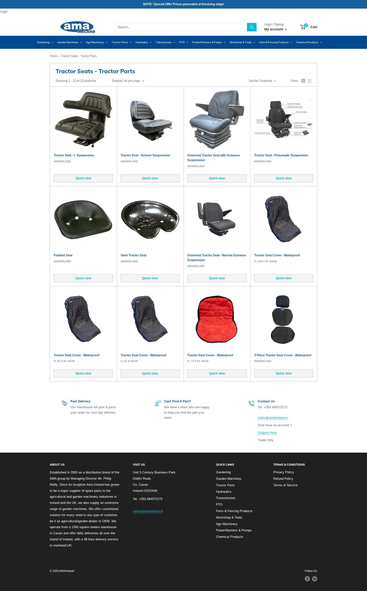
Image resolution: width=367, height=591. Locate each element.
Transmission (225, 498)
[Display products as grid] (303, 81)
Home (53, 56)
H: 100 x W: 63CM (265, 261)
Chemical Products (229, 537)
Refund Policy (283, 479)
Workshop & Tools (229, 517)
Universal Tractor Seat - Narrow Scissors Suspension (216, 258)
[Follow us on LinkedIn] (314, 578)
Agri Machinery (227, 524)
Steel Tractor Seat (133, 255)
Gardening (223, 472)
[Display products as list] (309, 81)
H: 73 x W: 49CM (197, 361)
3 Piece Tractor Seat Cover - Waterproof (282, 355)
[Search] (252, 27)
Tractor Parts (225, 485)
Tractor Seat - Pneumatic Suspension (281, 155)
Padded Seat (63, 255)
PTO (219, 504)
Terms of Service (285, 485)
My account (274, 29)
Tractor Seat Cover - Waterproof (277, 255)
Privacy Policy (283, 472)
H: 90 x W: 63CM (64, 361)
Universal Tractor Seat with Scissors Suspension (213, 158)
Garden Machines (228, 479)
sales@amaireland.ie (273, 418)
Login (4, 11)
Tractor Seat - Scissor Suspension (145, 155)
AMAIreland (62, 161)
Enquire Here (267, 432)
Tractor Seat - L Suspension (74, 155)
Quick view (83, 178)
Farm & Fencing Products (234, 511)
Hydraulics (223, 492)
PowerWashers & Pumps (234, 530)
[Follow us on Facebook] (307, 578)
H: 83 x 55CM (129, 361)
